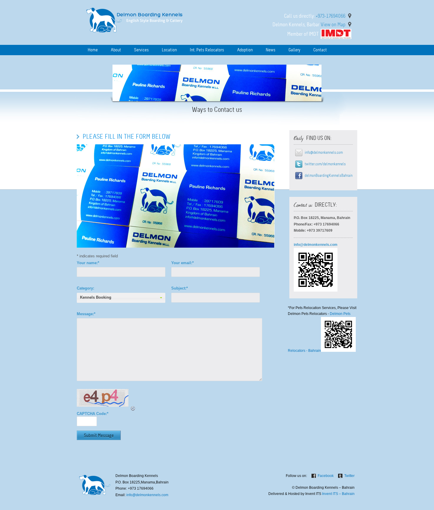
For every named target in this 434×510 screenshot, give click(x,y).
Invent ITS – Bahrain (338, 494)
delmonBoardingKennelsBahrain (329, 175)
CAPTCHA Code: (92, 413)
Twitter (349, 476)
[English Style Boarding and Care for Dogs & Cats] (135, 34)
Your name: (88, 263)
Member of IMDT (303, 34)
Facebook (326, 476)
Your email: (182, 263)
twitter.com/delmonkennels (325, 164)
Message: (86, 314)
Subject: (179, 288)
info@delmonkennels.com (324, 152)
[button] (121, 298)
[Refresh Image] (133, 408)
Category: (85, 288)
